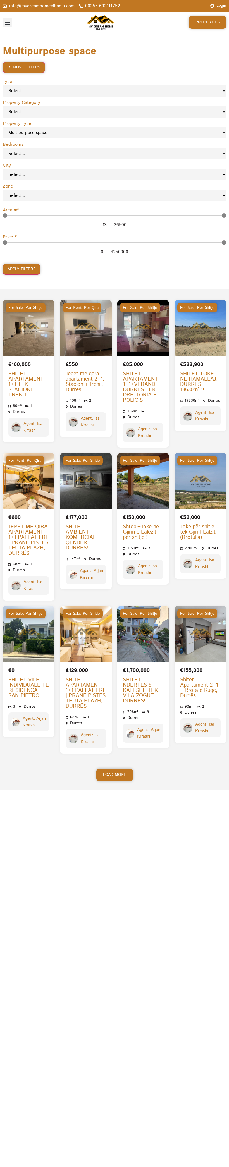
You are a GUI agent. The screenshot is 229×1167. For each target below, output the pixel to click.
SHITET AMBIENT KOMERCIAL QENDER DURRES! (81, 537)
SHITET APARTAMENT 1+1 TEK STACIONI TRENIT (26, 384)
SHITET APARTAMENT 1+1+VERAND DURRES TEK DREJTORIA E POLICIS (140, 387)
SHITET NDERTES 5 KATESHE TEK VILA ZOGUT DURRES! (140, 690)
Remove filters (24, 67)
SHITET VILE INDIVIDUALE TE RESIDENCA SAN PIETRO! (28, 687)
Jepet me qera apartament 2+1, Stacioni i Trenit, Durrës (85, 381)
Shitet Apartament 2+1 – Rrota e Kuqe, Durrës (199, 687)
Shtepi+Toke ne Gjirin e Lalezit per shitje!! (141, 532)
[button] (7, 22)
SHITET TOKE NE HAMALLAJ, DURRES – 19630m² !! (199, 381)
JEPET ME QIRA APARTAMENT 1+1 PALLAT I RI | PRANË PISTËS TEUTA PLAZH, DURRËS (28, 540)
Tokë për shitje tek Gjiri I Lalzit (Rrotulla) (198, 532)
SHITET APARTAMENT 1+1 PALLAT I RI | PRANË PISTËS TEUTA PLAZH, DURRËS (86, 693)
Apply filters (21, 269)
